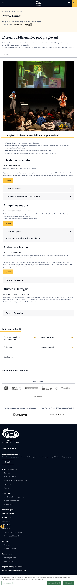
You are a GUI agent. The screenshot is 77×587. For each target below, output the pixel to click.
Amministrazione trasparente (14, 497)
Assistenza (6, 528)
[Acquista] (74, 3)
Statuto (6, 488)
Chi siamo (7, 473)
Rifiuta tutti (68, 583)
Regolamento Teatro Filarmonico (14, 570)
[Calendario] (69, 3)
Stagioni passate (8, 513)
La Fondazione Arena (9, 469)
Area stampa (6, 521)
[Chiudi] (74, 578)
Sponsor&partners (10, 549)
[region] (38, 581)
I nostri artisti (7, 517)
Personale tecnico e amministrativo (16, 480)
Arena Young (6, 525)
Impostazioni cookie (8, 583)
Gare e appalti (9, 561)
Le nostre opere (8, 510)
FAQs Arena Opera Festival (13, 532)
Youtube (15, 448)
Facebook (13, 448)
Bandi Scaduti (8, 504)
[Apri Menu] (2, 3)
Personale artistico (10, 477)
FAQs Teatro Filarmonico (12, 536)
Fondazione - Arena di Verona (10, 435)
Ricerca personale (10, 558)
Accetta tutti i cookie (54, 583)
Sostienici (5, 541)
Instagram (10, 448)
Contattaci (7, 484)
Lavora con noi (7, 554)
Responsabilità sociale (11, 501)
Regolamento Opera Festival (12, 567)
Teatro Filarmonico (8, 55)
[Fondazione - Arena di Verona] (38, 3)
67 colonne (7, 545)
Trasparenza (6, 493)
